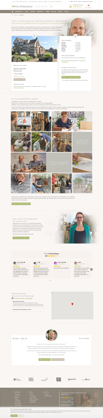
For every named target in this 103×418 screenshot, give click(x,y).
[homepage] (12, 11)
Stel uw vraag (33, 397)
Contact (66, 11)
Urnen (26, 11)
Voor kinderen (18, 405)
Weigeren (21, 415)
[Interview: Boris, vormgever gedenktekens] (21, 121)
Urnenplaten (17, 402)
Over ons (54, 11)
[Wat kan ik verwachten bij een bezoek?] (72, 121)
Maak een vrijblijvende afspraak (71, 77)
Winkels (60, 11)
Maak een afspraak (45, 359)
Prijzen (47, 11)
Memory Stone (18, 404)
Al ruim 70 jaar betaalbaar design (20, 1)
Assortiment (18, 11)
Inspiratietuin (32, 402)
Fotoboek (32, 11)
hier (61, 412)
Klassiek (17, 399)
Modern (16, 397)
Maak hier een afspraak (19, 76)
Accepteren (13, 415)
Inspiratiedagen (33, 400)
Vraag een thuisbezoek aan (21, 238)
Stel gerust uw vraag (58, 359)
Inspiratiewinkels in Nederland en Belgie (38, 1)
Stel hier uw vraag (19, 79)
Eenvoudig (17, 394)
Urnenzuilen (17, 400)
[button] (72, 304)
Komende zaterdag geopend (56, 1)
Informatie (40, 11)
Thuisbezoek (33, 396)
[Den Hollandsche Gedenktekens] (22, 6)
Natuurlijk (17, 396)
